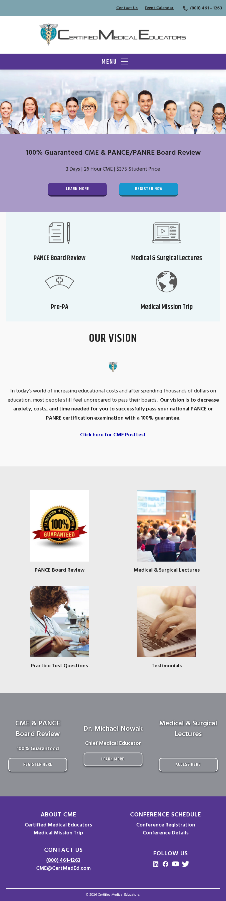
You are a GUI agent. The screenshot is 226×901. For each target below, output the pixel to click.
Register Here (37, 764)
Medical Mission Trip (58, 832)
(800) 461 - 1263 (206, 8)
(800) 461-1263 (63, 860)
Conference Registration (165, 825)
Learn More (77, 188)
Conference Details (166, 832)
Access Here (188, 764)
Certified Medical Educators (58, 825)
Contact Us (127, 8)
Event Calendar (159, 8)
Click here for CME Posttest (113, 434)
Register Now (148, 188)
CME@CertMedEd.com (63, 868)
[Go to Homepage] (113, 35)
